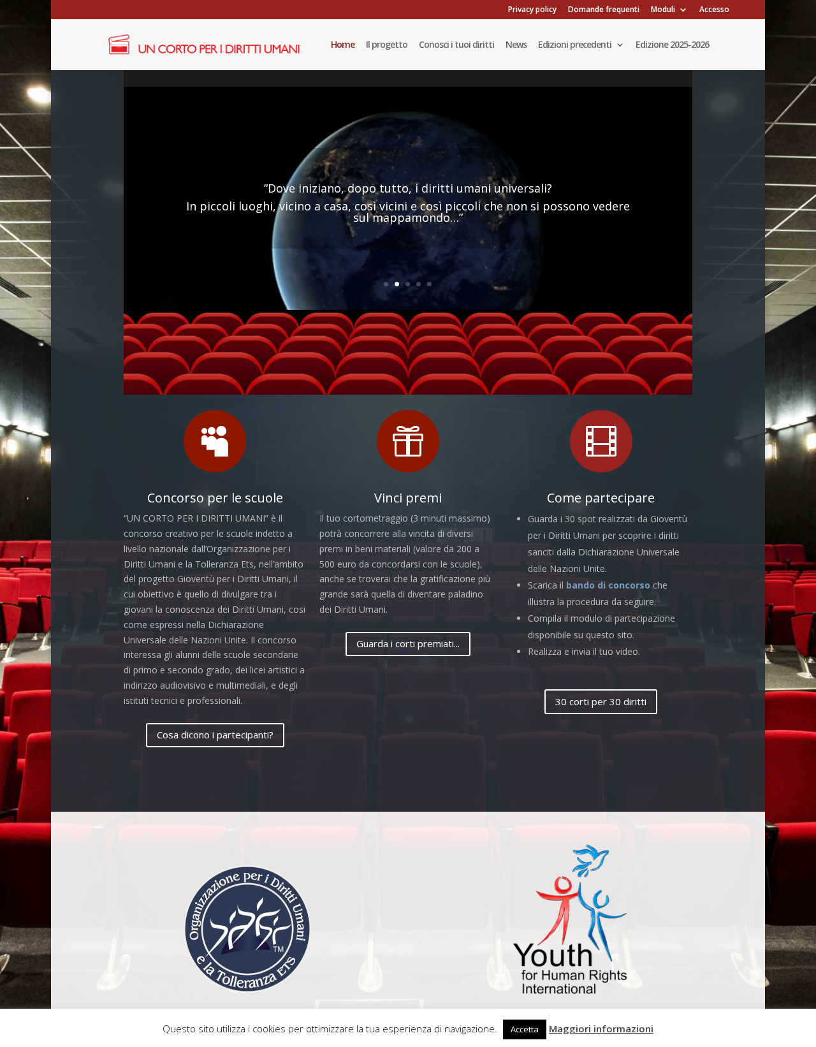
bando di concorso (608, 585)
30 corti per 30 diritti (600, 701)
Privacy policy (532, 10)
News (516, 45)
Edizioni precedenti (574, 45)
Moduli (663, 10)
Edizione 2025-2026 (672, 45)
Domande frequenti (603, 10)
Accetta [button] (525, 1029)
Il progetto (386, 45)
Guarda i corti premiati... (408, 643)
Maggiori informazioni (601, 1028)
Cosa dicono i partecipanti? (215, 734)
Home (342, 45)
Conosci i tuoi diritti (456, 45)
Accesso (714, 10)
